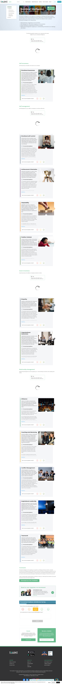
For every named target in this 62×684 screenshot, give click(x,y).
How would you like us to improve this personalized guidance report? (31, 612)
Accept (58, 682)
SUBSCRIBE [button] (29, 666)
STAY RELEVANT (30, 663)
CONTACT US (11, 663)
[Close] (60, 682)
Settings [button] (49, 682)
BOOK (28, 665)
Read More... (23, 95)
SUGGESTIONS (12, 665)
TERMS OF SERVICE (47, 663)
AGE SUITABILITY (47, 665)
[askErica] (57, 680)
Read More (35, 595)
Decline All (53, 682)
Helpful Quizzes (28, 1)
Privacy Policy (13, 682)
